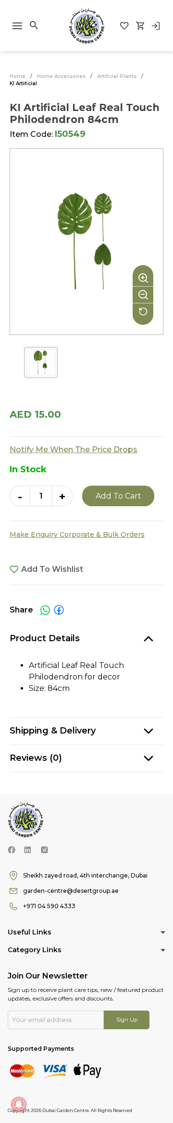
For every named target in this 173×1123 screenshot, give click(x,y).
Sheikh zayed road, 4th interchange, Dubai (85, 875)
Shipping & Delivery (53, 730)
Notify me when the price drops (73, 449)
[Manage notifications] (18, 1104)
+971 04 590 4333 (49, 906)
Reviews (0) (36, 758)
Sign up (126, 1019)
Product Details (45, 638)
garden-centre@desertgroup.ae (71, 890)
